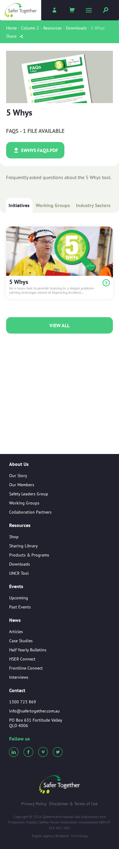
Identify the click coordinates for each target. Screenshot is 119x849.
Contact (17, 690)
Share (12, 36)
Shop (14, 536)
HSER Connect (22, 659)
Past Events (20, 607)
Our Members (21, 484)
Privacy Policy (34, 803)
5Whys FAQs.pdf (39, 150)
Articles (16, 631)
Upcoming (18, 598)
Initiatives (19, 205)
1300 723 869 (22, 702)
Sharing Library (23, 546)
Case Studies (21, 640)
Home (11, 28)
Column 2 (30, 28)
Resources (52, 28)
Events (16, 586)
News (15, 620)
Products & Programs (29, 555)
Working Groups (53, 205)
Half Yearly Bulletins (27, 650)
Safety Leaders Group (28, 494)
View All (59, 325)
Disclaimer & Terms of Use (73, 803)
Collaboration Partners (30, 512)
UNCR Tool (19, 573)
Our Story (18, 475)
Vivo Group (79, 835)
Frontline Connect (26, 668)
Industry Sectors (93, 205)
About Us (19, 464)
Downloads (76, 28)
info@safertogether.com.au (34, 711)
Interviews (18, 677)
